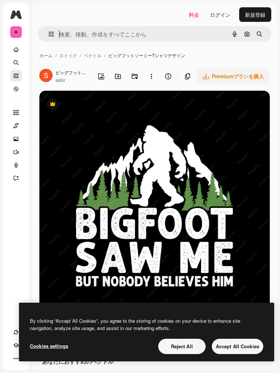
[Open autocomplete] (48, 34)
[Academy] (16, 345)
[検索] (16, 62)
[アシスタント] (16, 178)
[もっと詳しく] (16, 89)
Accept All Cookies (237, 346)
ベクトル (92, 55)
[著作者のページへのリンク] (45, 76)
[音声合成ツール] (16, 165)
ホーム (45, 55)
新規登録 (255, 14)
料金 (194, 14)
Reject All (182, 346)
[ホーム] (16, 49)
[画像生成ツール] (16, 139)
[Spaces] (16, 125)
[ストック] (16, 76)
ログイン (220, 14)
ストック (68, 55)
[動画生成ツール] (16, 152)
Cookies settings (49, 345)
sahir (60, 80)
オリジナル (89, 105)
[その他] (16, 358)
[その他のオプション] (151, 76)
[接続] (16, 332)
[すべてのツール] (16, 112)
